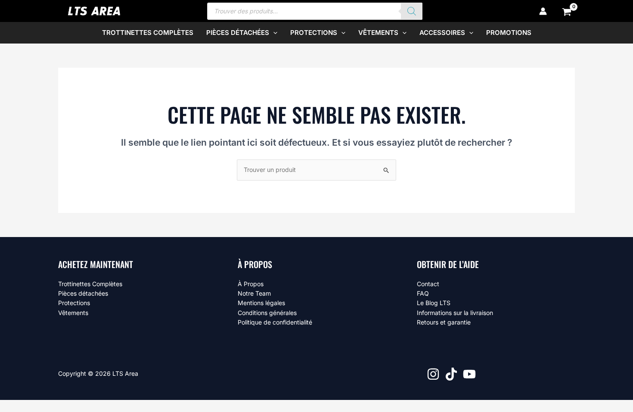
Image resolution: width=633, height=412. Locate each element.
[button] (273, 32)
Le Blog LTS (433, 302)
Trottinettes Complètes (90, 283)
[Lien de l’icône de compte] (543, 11)
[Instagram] (433, 374)
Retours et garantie (444, 322)
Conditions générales (267, 312)
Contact (428, 283)
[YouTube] (469, 374)
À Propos (251, 283)
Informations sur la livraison (455, 312)
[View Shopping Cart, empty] (567, 11)
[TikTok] (451, 374)
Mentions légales (261, 302)
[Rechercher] (411, 11)
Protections (74, 302)
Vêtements (73, 312)
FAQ (423, 293)
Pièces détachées (83, 293)
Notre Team (254, 293)
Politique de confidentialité (275, 322)
